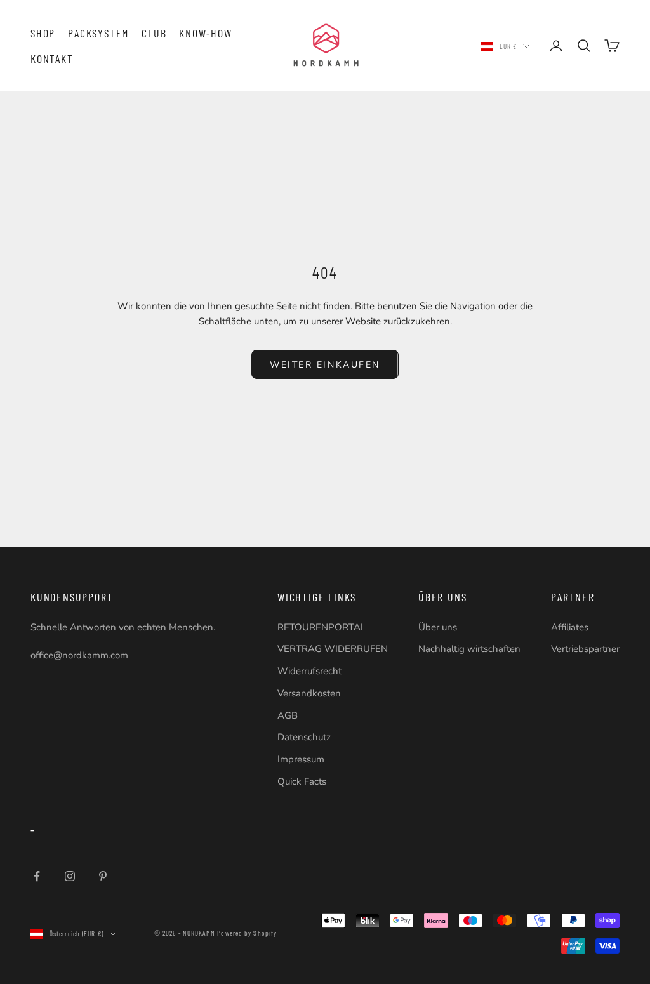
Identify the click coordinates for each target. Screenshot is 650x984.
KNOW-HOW (205, 33)
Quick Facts (301, 781)
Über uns (437, 627)
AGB (287, 715)
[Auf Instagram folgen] (69, 876)
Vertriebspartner (585, 648)
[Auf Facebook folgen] (36, 876)
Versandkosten (309, 693)
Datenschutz (304, 737)
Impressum (300, 759)
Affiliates (569, 627)
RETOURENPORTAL (321, 627)
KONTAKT (52, 58)
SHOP (42, 33)
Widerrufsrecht (309, 671)
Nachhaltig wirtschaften (469, 648)
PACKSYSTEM (98, 33)
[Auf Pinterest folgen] (102, 876)
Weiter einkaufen (325, 365)
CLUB (154, 33)
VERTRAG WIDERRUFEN (332, 648)
